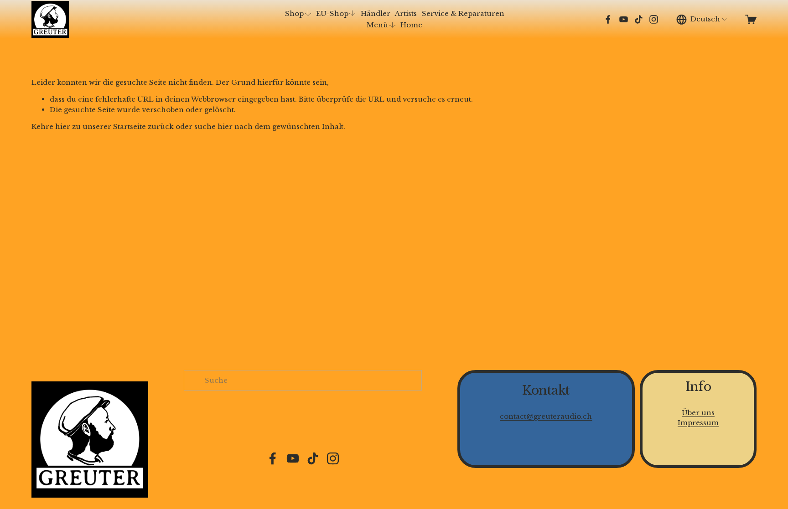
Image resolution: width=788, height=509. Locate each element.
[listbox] (702, 20)
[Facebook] (608, 19)
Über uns (698, 412)
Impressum (698, 422)
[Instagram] (653, 19)
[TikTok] (638, 19)
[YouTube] (623, 19)
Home (411, 25)
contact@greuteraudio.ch (546, 416)
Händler (375, 13)
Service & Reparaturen (463, 13)
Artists (406, 13)
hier (62, 126)
